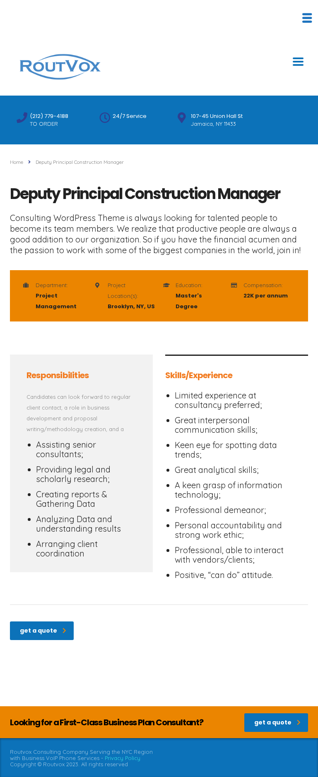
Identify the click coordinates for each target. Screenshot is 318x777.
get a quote (38, 630)
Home (16, 162)
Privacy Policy (122, 758)
